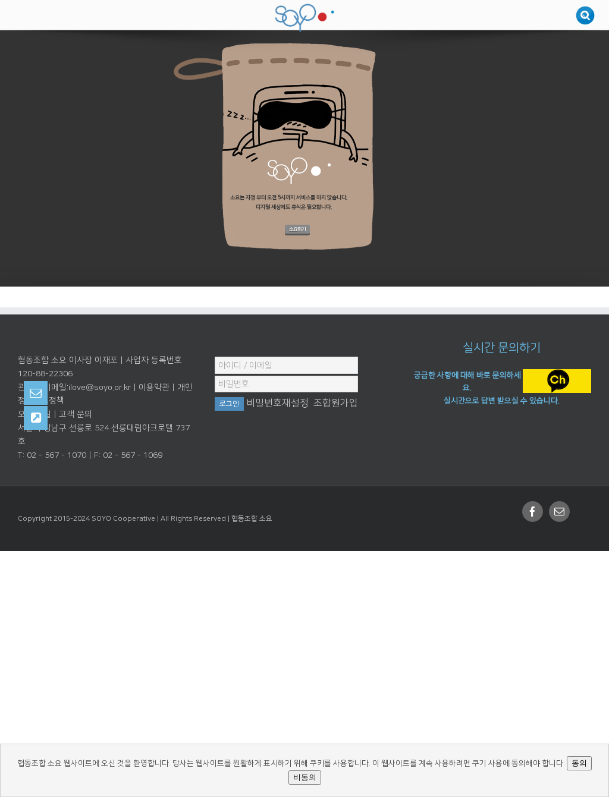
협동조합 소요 (251, 519)
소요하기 (297, 229)
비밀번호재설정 (277, 403)
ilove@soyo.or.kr (99, 387)
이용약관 (154, 387)
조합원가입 (335, 403)
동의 (579, 763)
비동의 (304, 777)
